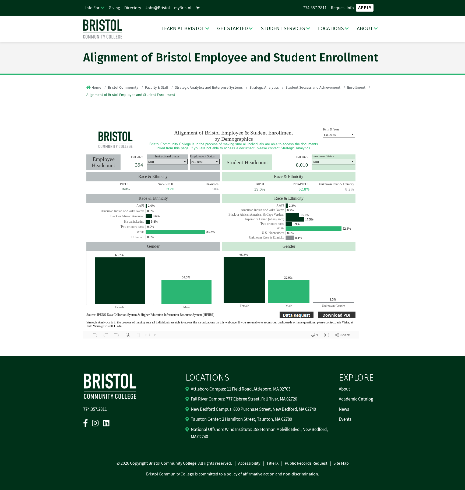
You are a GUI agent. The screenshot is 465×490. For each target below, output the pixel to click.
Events (345, 419)
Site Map (341, 463)
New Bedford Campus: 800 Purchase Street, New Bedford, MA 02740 (253, 409)
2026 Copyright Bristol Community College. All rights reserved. (176, 463)
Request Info (342, 8)
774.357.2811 (315, 8)
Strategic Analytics (264, 87)
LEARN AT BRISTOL (182, 28)
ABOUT (365, 28)
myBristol (182, 8)
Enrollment (356, 87)
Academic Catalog (356, 399)
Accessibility (249, 463)
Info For (92, 8)
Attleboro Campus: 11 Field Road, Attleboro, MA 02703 (240, 389)
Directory (132, 8)
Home (96, 87)
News (344, 409)
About (344, 389)
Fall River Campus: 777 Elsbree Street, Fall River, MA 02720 (244, 399)
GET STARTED (232, 28)
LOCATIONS (331, 28)
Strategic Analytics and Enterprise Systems (209, 87)
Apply (364, 8)
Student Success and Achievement (313, 87)
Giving (114, 8)
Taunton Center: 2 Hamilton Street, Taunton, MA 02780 (241, 419)
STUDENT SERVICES (283, 28)
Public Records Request (306, 463)
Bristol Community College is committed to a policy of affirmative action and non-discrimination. (232, 474)
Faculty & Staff (156, 87)
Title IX (272, 463)
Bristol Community (123, 87)
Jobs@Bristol (157, 8)
